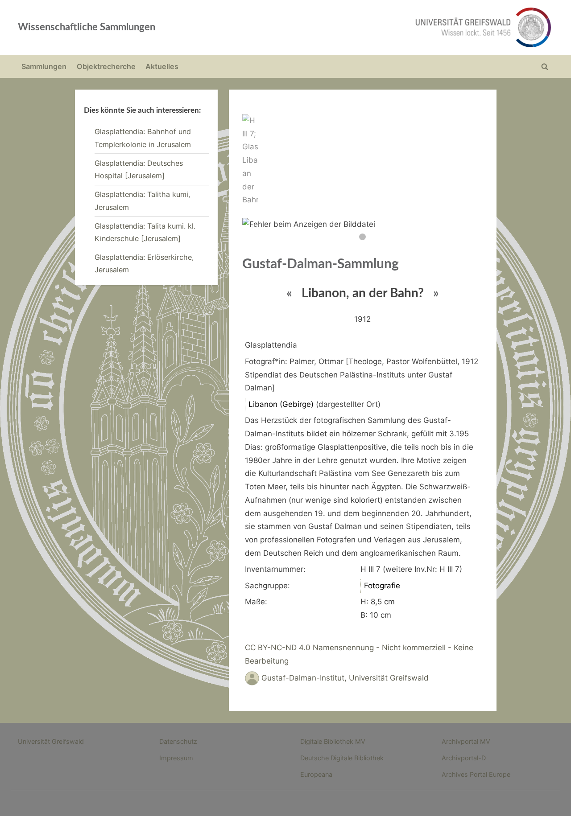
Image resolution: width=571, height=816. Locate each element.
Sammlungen (43, 66)
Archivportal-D (464, 758)
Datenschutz (178, 741)
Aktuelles (161, 66)
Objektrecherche (106, 66)
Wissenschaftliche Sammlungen (86, 27)
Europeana (316, 774)
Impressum (176, 758)
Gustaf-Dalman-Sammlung (320, 264)
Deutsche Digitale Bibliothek (342, 758)
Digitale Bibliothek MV (332, 741)
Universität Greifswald (51, 741)
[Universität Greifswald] (392, 27)
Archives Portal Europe (476, 774)
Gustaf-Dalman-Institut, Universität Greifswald (345, 677)
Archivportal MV (466, 741)
